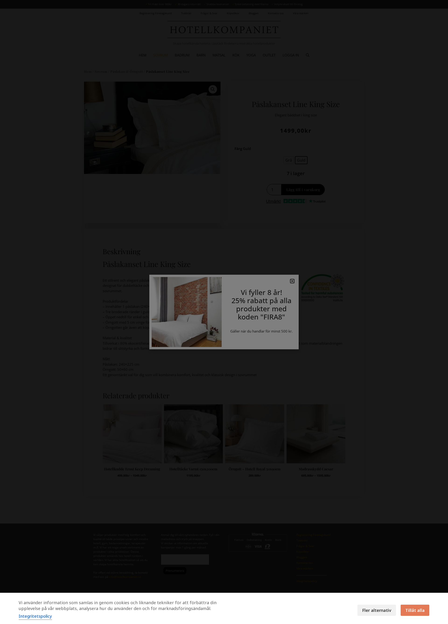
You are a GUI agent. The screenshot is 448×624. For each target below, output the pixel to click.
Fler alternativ (376, 610)
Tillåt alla (415, 610)
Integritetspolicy (35, 616)
